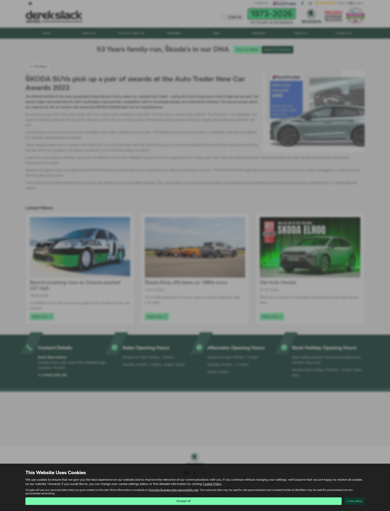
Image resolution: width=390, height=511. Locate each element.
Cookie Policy (212, 484)
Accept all (183, 501)
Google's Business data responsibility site (173, 489)
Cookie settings (354, 501)
